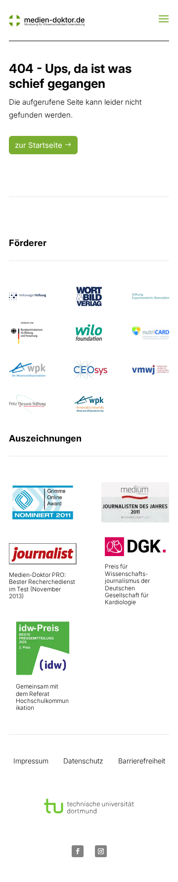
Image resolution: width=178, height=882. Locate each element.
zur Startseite (38, 145)
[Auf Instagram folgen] (101, 851)
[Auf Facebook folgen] (78, 851)
